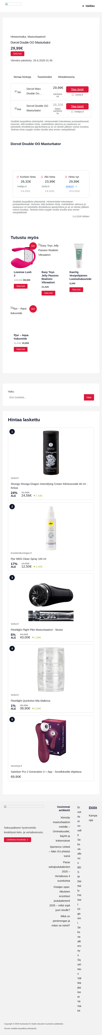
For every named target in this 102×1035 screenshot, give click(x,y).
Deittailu (79, 886)
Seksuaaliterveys (79, 941)
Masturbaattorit (37, 36)
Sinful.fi (79, 94)
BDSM (79, 872)
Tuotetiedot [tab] (44, 76)
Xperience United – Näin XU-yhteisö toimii (59, 851)
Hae (89, 397)
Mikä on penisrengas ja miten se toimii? (61, 921)
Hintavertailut (18, 36)
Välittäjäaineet (79, 987)
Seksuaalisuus (79, 851)
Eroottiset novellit (79, 821)
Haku (11, 391)
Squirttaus (79, 966)
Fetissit (79, 900)
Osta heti (17, 54)
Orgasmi (79, 916)
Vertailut (79, 1006)
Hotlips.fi (79, 111)
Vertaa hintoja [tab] (22, 76)
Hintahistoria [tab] (66, 76)
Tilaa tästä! (77, 89)
